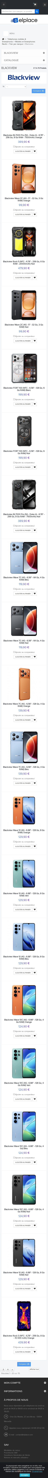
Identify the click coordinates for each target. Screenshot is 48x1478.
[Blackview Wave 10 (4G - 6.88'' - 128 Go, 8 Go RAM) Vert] (24, 873)
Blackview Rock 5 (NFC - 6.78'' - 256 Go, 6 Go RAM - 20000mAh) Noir (24, 262)
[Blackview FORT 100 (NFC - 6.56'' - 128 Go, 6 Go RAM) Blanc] (24, 368)
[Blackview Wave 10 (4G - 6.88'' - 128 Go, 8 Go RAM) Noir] (24, 1253)
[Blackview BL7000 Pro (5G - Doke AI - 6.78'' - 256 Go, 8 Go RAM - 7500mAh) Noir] (24, 494)
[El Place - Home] (24, 20)
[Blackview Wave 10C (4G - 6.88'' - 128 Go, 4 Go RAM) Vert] (24, 1063)
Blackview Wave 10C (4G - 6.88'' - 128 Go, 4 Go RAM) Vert (24, 1084)
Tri (3, 86)
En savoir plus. (37, 1471)
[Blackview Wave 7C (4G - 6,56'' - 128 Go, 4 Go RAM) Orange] (24, 684)
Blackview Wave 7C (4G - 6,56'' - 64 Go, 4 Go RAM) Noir (24, 642)
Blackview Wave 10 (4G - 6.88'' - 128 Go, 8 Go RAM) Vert (24, 894)
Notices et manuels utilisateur (16, 1458)
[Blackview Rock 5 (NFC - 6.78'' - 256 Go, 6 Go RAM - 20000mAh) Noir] (24, 241)
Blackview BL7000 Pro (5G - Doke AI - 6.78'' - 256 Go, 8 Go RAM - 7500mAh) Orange (24, 136)
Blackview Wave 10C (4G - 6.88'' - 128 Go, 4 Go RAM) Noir (24, 1210)
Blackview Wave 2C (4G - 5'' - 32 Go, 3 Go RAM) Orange (24, 199)
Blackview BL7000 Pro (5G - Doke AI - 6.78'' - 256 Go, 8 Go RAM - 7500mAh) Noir (24, 515)
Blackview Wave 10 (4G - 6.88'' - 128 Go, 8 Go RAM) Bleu (24, 958)
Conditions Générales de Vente (17, 1455)
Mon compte (12, 1382)
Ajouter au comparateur (25, 147)
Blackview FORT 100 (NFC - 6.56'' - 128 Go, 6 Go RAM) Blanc (24, 389)
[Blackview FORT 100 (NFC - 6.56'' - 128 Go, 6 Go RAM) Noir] (24, 431)
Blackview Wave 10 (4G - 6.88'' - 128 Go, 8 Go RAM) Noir (24, 1274)
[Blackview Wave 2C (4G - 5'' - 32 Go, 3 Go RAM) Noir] (24, 305)
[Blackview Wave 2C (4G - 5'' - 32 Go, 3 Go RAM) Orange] (24, 178)
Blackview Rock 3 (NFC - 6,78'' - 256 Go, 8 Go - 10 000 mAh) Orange (24, 1337)
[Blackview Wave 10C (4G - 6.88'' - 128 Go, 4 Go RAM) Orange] (24, 1000)
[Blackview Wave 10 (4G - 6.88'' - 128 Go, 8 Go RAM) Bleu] (24, 937)
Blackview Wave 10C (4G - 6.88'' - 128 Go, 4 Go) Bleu (24, 1147)
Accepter (24, 1475)
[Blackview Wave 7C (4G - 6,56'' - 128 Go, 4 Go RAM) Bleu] (24, 747)
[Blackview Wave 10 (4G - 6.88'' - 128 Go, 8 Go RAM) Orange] (24, 810)
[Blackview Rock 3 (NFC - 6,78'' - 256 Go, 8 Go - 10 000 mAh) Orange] (24, 1316)
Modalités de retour (12, 1450)
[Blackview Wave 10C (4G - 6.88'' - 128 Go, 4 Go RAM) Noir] (24, 1189)
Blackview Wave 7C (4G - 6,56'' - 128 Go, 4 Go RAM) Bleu (24, 768)
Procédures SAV (10, 1453)
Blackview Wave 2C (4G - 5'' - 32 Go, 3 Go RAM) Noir (24, 326)
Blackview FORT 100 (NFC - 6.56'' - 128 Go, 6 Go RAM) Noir (24, 452)
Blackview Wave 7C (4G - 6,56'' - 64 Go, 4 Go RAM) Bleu (24, 578)
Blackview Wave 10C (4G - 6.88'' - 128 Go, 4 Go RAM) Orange (24, 1021)
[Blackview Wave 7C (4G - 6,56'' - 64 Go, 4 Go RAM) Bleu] (24, 557)
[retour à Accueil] (3, 39)
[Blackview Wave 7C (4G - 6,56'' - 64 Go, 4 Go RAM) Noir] (24, 621)
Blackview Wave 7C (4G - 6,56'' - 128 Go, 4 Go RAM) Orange (24, 705)
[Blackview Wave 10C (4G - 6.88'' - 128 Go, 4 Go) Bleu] (24, 1126)
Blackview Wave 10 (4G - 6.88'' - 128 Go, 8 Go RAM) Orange (24, 831)
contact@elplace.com (24, 1435)
